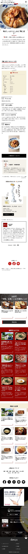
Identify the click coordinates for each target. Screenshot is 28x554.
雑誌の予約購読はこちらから (20, 532)
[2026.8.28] (21, 336)
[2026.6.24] (21, 412)
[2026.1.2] (7, 381)
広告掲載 (17, 546)
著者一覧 (17, 543)
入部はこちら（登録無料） (14, 514)
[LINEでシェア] (18, 263)
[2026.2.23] (21, 431)
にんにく (9, 472)
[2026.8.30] (21, 358)
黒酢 (7, 471)
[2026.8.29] (7, 358)
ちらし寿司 (22, 471)
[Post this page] (9, 263)
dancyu (3, 268)
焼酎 (4, 471)
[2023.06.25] (21, 305)
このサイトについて (5, 543)
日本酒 (13, 471)
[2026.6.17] (21, 450)
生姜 (15, 472)
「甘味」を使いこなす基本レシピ (16, 37)
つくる (7, 268)
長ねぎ (17, 471)
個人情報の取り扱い (5, 546)
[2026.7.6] (7, 431)
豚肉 (10, 471)
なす (18, 472)
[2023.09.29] (7, 305)
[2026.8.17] (7, 450)
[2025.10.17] (21, 381)
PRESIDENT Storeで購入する (8, 532)
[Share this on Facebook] (14, 263)
